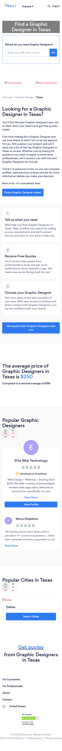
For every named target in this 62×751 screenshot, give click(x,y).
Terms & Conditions (11, 738)
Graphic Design (24, 97)
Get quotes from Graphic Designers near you (31, 327)
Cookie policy (34, 738)
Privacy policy (53, 738)
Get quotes (31, 647)
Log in (56, 6)
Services (7, 97)
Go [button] (53, 52)
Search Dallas (31, 616)
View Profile (31, 504)
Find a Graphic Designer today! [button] (23, 192)
